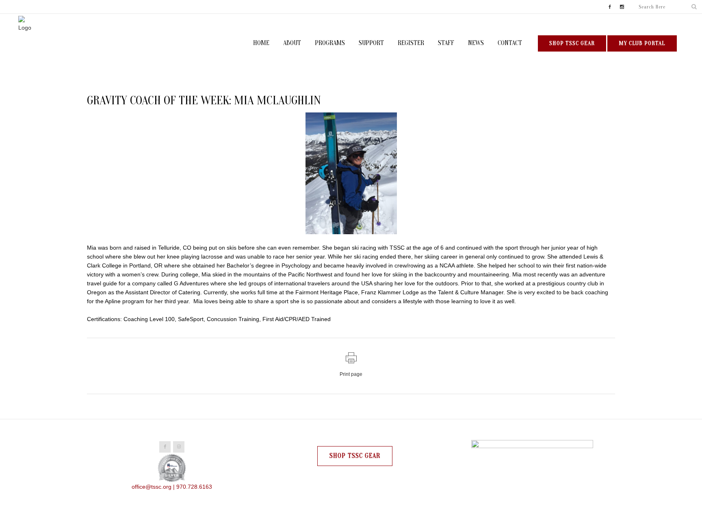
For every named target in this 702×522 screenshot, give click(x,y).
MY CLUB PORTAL (642, 43)
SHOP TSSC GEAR (572, 43)
